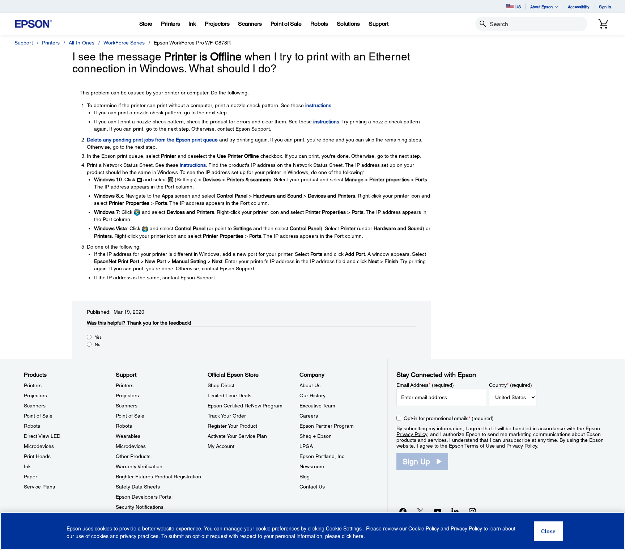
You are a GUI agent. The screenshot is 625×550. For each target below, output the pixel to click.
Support (23, 43)
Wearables (128, 436)
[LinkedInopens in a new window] (455, 511)
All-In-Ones (81, 43)
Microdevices (39, 446)
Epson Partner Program (326, 426)
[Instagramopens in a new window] (472, 511)
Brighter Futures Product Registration (158, 476)
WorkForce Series (124, 43)
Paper (30, 476)
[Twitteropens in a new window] (420, 511)
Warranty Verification (139, 466)
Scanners (35, 406)
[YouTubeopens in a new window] (437, 511)
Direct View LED (42, 436)
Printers (51, 43)
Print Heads (37, 456)
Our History (312, 395)
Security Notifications (139, 507)
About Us (309, 385)
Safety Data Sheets (138, 487)
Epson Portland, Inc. (322, 456)
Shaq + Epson (315, 436)
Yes (98, 337)
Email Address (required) (425, 385)
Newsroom (311, 466)
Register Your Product (232, 426)
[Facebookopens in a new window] (402, 511)
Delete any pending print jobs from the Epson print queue (152, 140)
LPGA (306, 446)
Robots (32, 426)
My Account (221, 446)
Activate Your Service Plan (237, 436)
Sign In (605, 6)
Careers (308, 416)
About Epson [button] (541, 6)
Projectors (35, 395)
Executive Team (317, 406)
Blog (304, 476)
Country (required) (510, 385)
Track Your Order (227, 416)
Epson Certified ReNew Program (245, 406)
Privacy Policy (411, 434)
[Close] (548, 531)
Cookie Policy (423, 528)
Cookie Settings (344, 528)
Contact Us (312, 487)
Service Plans (39, 487)
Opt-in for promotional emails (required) (449, 418)
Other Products (133, 456)
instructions (318, 105)
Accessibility (579, 6)
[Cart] (603, 24)
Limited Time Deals (229, 395)
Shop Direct (221, 385)
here (358, 536)
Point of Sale (38, 416)
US (518, 6)
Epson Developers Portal (144, 497)
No (98, 344)
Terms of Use (479, 446)
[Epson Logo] (33, 24)
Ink (27, 466)
